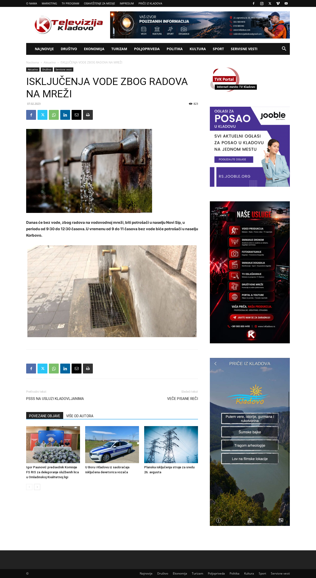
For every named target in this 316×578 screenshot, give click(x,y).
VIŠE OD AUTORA (79, 416)
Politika (175, 48)
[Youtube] (286, 3)
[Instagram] (261, 3)
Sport (218, 48)
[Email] (76, 115)
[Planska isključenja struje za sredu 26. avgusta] (171, 444)
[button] (284, 49)
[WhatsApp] (54, 115)
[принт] (88, 115)
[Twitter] (270, 3)
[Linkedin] (65, 115)
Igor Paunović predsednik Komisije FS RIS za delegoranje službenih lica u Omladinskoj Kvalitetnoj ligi (52, 472)
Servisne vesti (244, 48)
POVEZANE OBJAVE (44, 416)
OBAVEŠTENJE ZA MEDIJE (99, 3)
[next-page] (37, 487)
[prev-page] (29, 487)
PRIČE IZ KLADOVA (150, 3)
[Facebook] (253, 3)
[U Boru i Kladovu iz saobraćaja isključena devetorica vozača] (112, 444)
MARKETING (49, 3)
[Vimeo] (278, 3)
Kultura (198, 48)
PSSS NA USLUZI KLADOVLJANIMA (55, 398)
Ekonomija (94, 48)
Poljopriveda (147, 48)
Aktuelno (50, 62)
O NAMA (31, 3)
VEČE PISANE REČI (182, 398)
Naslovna (32, 62)
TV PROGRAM (70, 3)
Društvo (69, 48)
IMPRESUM (127, 3)
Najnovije (44, 48)
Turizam (119, 48)
